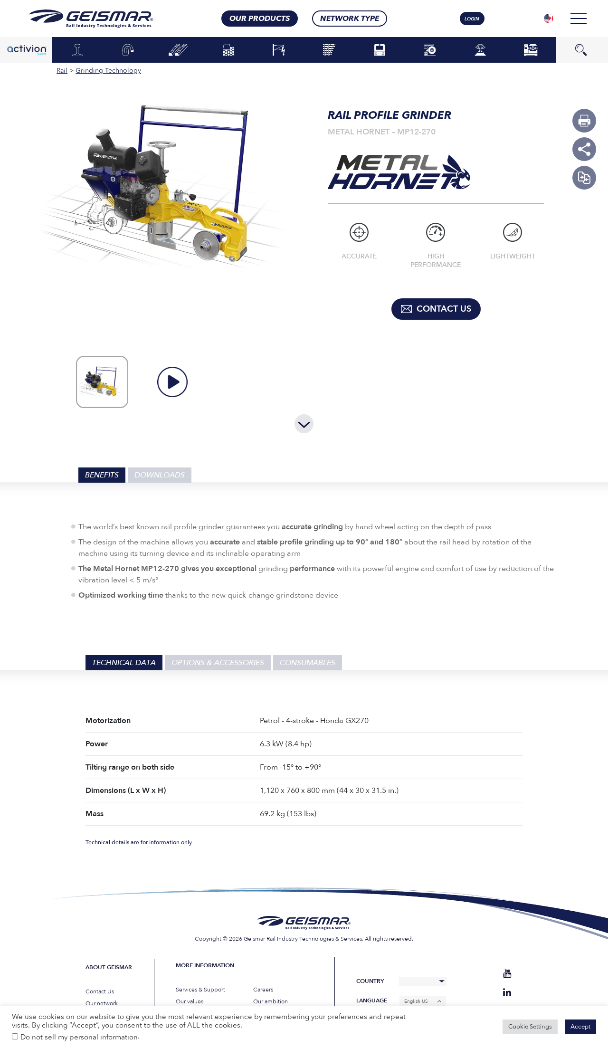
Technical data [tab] (124, 662)
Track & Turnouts (329, 50)
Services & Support (200, 989)
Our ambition (270, 1001)
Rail (78, 50)
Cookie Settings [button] (530, 1026)
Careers (263, 989)
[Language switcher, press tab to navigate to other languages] (548, 18)
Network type (349, 18)
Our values (189, 1001)
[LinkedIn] (507, 992)
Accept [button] (580, 1026)
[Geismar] (79, 19)
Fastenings (128, 50)
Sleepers (178, 50)
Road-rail (430, 50)
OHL (279, 50)
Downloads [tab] (159, 475)
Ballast (228, 50)
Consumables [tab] (307, 662)
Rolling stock (380, 50)
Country (370, 981)
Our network (102, 1003)
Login (472, 19)
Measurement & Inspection (480, 52)
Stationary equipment (530, 50)
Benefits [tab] (102, 475)
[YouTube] (507, 973)
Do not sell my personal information (79, 1037)
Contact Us (100, 991)
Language (371, 1000)
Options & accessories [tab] (217, 662)
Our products (259, 18)
